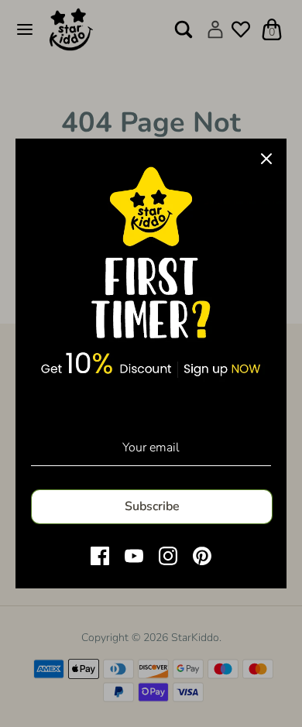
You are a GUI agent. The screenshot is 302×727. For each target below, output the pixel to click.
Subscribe (152, 506)
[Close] (266, 159)
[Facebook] (100, 556)
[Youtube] (134, 556)
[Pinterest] (202, 556)
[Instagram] (168, 556)
